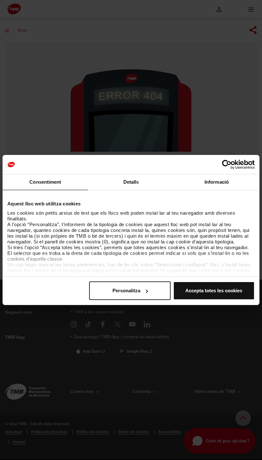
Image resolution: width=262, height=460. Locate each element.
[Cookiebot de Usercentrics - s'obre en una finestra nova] (227, 164)
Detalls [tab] (131, 182)
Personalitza (126, 290)
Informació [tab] (216, 182)
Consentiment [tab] (45, 182)
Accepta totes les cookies (213, 290)
